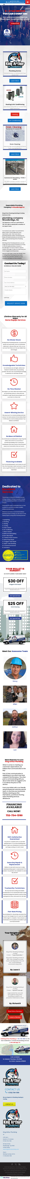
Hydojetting (6, 519)
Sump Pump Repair (9, 539)
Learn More (15, 81)
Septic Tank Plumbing (10, 543)
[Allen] (15, 702)
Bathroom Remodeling (10, 533)
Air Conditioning (15, 120)
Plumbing (6, 521)
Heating (15, 114)
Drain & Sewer (7, 527)
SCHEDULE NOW (15, 23)
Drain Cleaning (15, 144)
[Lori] (15, 748)
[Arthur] (15, 725)
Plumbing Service (15, 71)
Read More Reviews (15, 1011)
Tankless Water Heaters (10, 537)
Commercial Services (10, 545)
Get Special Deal (15, 596)
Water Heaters (8, 531)
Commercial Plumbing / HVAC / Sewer (15, 178)
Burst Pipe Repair (8, 535)
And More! (7, 547)
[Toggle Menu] (27, 2)
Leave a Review (15, 1017)
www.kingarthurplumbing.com (11, 1149)
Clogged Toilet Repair (10, 541)
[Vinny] (15, 679)
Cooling (6, 525)
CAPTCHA (6, 297)
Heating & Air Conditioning (15, 104)
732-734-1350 (14, 815)
